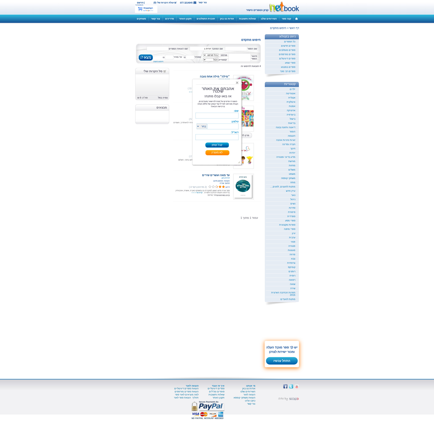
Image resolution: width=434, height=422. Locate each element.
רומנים (292, 271)
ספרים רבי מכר (287, 71)
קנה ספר (286, 18)
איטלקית (291, 102)
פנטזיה (291, 246)
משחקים (141, 18)
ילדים (292, 89)
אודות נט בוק (227, 18)
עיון (293, 233)
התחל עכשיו (281, 361)
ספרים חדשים (288, 45)
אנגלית (291, 97)
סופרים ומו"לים (216, 391)
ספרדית (291, 216)
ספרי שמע (290, 62)
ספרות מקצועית (287, 224)
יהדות (292, 152)
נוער (293, 195)
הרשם (140, 2)
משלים (291, 169)
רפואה (292, 279)
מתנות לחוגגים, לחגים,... (282, 186)
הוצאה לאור (249, 394)
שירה (292, 288)
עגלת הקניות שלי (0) (164, 3)
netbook (270, 7)
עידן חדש (290, 190)
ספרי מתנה (289, 229)
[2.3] (209, 186)
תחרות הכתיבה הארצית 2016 (283, 293)
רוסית (292, 275)
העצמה (291, 135)
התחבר (139, 5)
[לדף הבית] (296, 18)
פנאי (293, 241)
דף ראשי (294, 28)
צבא (293, 258)
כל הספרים (289, 41)
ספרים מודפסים (287, 54)
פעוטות (291, 250)
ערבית (292, 237)
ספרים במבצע (288, 67)
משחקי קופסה (288, 178)
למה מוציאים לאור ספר (187, 394)
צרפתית (291, 263)
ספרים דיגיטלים (287, 58)
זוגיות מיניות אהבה (285, 140)
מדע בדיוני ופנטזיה (285, 157)
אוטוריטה (290, 93)
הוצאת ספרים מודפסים (187, 391)
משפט (292, 174)
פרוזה (292, 254)
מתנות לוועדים (287, 299)
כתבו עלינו (250, 400)
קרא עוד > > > (197, 193)
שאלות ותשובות (247, 18)
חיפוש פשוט (158, 61)
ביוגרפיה (291, 114)
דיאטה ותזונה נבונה (285, 127)
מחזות (292, 165)
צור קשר (202, 2)
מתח (292, 182)
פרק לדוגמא (243, 135)
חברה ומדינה (288, 144)
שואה (292, 284)
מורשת (291, 161)
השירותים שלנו (269, 18)
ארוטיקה (291, 110)
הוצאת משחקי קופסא (244, 397)
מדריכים (169, 18)
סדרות (292, 207)
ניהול (292, 199)
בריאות (291, 123)
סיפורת (291, 212)
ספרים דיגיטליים (216, 388)
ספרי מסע (290, 220)
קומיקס (291, 267)
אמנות (292, 106)
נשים (292, 203)
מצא (147, 57)
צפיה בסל (163, 97)
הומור (292, 131)
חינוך (292, 148)
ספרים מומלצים (287, 50)
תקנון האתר (185, 18)
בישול (292, 118)
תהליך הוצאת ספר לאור (186, 397)
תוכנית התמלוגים (206, 18)
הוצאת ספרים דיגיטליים (186, 388)
